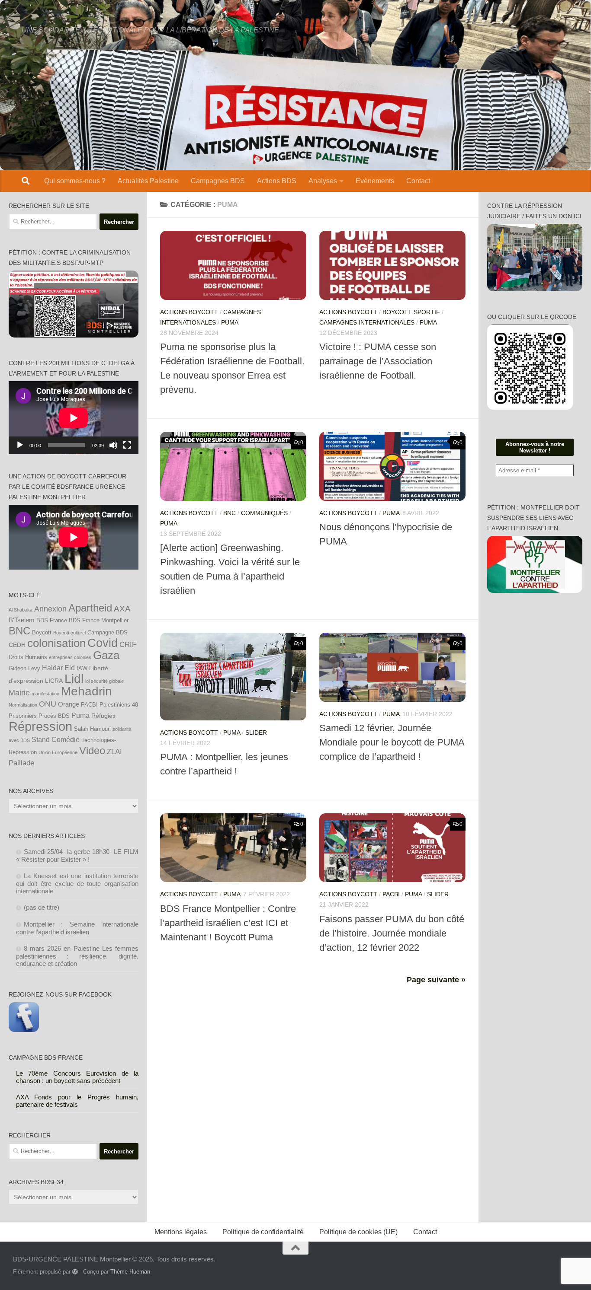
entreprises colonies (70, 657)
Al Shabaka (20, 609)
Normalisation (23, 704)
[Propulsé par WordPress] (75, 1271)
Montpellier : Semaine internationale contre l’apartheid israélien (77, 928)
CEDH (17, 644)
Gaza (106, 655)
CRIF (127, 644)
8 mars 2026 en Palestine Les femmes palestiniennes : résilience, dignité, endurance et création (77, 956)
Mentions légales (180, 1232)
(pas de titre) (41, 907)
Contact (418, 181)
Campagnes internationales (366, 322)
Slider (256, 732)
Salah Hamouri (92, 729)
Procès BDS (54, 716)
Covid (102, 643)
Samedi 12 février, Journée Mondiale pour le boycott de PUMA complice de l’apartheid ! (391, 742)
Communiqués (264, 513)
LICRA (54, 680)
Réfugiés (103, 715)
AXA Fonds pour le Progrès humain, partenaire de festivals (77, 1100)
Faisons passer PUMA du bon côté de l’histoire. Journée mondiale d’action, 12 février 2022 (391, 933)
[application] (73, 417)
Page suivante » (436, 979)
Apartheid (90, 608)
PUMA (229, 322)
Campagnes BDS (218, 181)
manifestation (45, 693)
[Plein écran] (127, 445)
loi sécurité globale (104, 681)
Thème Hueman (130, 1271)
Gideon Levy (24, 669)
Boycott (41, 633)
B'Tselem (22, 620)
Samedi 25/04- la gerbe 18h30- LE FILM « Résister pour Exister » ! (77, 855)
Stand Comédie (56, 739)
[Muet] (113, 445)
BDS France (51, 621)
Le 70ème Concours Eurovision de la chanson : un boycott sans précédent (77, 1077)
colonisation (56, 643)
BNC (229, 513)
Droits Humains (28, 657)
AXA (122, 608)
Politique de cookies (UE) (358, 1232)
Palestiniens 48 (119, 705)
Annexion (50, 609)
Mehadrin (86, 691)
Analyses (322, 181)
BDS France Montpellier (98, 621)
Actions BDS (276, 181)
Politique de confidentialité (263, 1232)
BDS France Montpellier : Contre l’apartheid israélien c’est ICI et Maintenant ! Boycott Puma (228, 923)
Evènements (375, 181)
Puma (80, 715)
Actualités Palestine (148, 181)
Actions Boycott (189, 312)
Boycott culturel (69, 632)
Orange (68, 704)
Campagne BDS (107, 633)
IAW (82, 669)
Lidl (74, 678)
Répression (40, 726)
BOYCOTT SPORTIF (411, 312)
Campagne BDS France (46, 1057)
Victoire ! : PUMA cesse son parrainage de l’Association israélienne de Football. (377, 361)
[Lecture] (20, 445)
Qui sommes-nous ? (75, 181)
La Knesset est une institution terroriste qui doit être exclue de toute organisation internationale (77, 883)
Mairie (19, 692)
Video (92, 750)
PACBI (391, 894)
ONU (47, 704)
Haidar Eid (58, 668)
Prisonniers (23, 716)
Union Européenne (58, 752)
